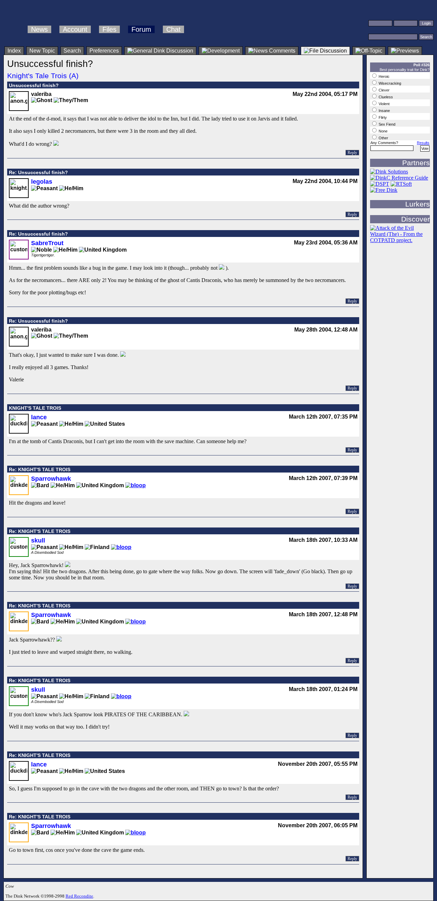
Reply (352, 153)
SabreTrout (47, 243)
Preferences (104, 51)
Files (109, 29)
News (39, 29)
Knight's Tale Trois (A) (43, 76)
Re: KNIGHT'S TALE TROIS (39, 469)
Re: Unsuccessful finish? (38, 172)
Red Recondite (79, 896)
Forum (141, 29)
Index (14, 51)
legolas (41, 181)
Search (72, 51)
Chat (173, 29)
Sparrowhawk (51, 478)
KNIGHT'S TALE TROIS (35, 408)
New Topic (42, 51)
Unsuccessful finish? (34, 85)
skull (38, 540)
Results (423, 143)
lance (39, 417)
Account (75, 29)
